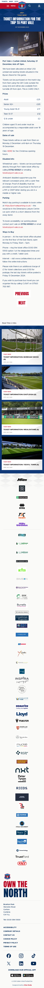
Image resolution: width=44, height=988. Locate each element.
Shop (11, 1)
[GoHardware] (22, 644)
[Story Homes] (22, 832)
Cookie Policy (10, 939)
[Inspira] (22, 680)
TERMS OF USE (9, 946)
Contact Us (9, 935)
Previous (22, 294)
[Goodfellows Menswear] (22, 634)
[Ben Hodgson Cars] (22, 561)
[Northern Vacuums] (22, 761)
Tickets (4, 1)
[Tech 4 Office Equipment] (22, 841)
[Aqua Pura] (22, 535)
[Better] (22, 570)
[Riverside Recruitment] (22, 797)
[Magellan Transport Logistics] (22, 728)
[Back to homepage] (22, 5)
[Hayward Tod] (22, 671)
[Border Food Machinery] (22, 587)
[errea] (22, 506)
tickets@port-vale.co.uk (13, 173)
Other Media (28, 985)
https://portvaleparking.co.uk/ (18, 206)
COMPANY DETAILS (11, 931)
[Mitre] (22, 479)
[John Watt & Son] (22, 689)
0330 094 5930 (11, 920)
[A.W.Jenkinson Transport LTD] (22, 543)
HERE (9, 151)
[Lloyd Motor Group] (22, 714)
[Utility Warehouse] (22, 524)
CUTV (16, 1)
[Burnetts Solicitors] (22, 605)
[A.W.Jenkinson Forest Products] (22, 552)
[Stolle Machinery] (22, 823)
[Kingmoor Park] (22, 698)
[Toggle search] (29, 6)
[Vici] (22, 863)
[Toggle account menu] (39, 6)
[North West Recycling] (22, 752)
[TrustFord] (22, 857)
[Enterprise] (22, 497)
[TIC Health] (22, 515)
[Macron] (22, 721)
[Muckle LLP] (22, 744)
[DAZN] (22, 488)
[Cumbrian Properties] (22, 617)
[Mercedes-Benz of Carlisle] (22, 737)
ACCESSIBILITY (10, 927)
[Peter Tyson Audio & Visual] (22, 778)
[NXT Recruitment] (22, 770)
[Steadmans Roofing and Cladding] (22, 815)
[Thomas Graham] (22, 850)
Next (22, 303)
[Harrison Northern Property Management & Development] (22, 662)
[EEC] (22, 625)
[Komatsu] (22, 707)
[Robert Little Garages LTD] (22, 806)
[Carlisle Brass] (22, 612)
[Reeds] (22, 788)
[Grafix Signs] (22, 653)
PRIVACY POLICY (10, 943)
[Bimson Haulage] (22, 578)
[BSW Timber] (22, 596)
